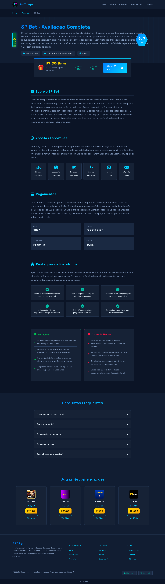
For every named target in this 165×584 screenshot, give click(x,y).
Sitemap (132, 559)
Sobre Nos (73, 554)
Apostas (25, 13)
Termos (149, 4)
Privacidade (136, 4)
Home (14, 13)
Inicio (104, 4)
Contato (123, 4)
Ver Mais (31, 518)
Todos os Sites (82, 581)
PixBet (102, 554)
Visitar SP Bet (111, 67)
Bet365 (102, 550)
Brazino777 (103, 559)
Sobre (113, 4)
